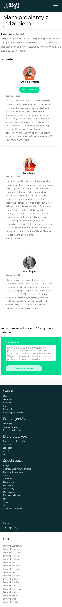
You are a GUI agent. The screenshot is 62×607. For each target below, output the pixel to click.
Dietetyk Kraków (11, 549)
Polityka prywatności (13, 412)
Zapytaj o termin (29, 89)
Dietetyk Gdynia (11, 585)
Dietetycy (7, 399)
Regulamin (8, 409)
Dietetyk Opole (10, 598)
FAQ (5, 454)
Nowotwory (8, 488)
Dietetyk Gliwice (11, 582)
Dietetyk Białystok (12, 589)
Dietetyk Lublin (10, 572)
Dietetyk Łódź (9, 562)
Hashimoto (8, 485)
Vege (5, 505)
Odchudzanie (9, 492)
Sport (5, 498)
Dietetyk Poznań (11, 556)
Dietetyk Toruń (10, 595)
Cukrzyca (7, 478)
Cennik (6, 451)
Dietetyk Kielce (10, 592)
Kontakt (7, 523)
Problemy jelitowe (11, 495)
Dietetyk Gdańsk (11, 579)
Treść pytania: (13, 342)
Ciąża (5, 475)
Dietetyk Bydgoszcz (12, 559)
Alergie (6, 465)
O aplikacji (8, 444)
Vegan (6, 502)
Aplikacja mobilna (11, 427)
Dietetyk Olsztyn (11, 602)
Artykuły (7, 402)
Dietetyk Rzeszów (11, 575)
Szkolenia (7, 448)
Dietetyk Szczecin (11, 565)
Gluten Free (8, 482)
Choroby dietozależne (13, 472)
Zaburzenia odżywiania (13, 508)
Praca (6, 406)
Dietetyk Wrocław (12, 552)
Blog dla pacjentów (12, 430)
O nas (6, 396)
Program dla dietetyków (14, 441)
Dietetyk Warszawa (12, 546)
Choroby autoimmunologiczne (17, 469)
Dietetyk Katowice (12, 569)
